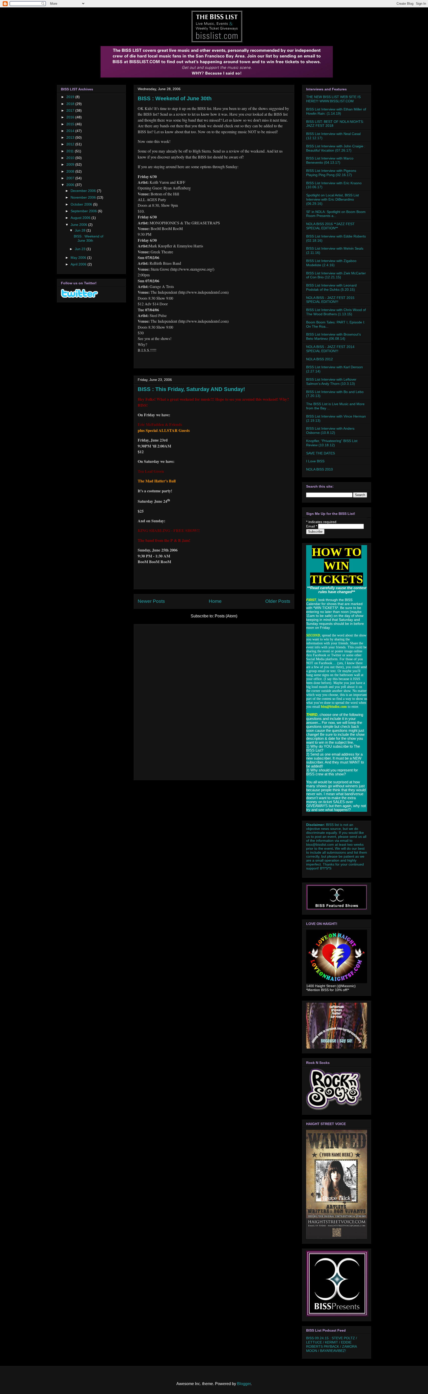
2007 (70, 178)
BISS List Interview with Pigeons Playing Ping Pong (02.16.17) (331, 173)
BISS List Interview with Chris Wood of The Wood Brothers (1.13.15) (336, 312)
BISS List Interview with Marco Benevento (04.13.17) (329, 160)
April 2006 (79, 264)
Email (311, 526)
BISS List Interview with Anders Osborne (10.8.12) (330, 430)
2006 (70, 185)
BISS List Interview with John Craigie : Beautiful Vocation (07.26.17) (335, 148)
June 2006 (79, 225)
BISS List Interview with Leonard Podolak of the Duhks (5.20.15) (331, 287)
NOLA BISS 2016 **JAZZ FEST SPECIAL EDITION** (330, 226)
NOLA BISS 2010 (319, 469)
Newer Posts (151, 601)
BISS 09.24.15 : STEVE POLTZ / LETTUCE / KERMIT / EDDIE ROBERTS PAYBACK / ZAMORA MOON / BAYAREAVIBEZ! (331, 1344)
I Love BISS (315, 461)
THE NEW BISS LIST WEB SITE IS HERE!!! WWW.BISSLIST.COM (333, 99)
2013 (70, 137)
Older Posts (277, 601)
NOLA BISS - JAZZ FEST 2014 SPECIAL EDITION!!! (330, 349)
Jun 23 (80, 249)
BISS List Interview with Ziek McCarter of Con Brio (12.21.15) (336, 275)
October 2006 (82, 204)
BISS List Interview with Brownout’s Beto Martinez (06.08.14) (333, 336)
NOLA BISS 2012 (319, 359)
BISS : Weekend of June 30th (175, 98)
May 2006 (79, 258)
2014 (70, 131)
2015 (70, 124)
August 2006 (81, 218)
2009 (70, 164)
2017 (70, 110)
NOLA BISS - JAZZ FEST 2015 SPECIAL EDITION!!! (330, 300)
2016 (70, 117)
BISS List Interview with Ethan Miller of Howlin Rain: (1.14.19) (336, 111)
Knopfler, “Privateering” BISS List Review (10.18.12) (331, 443)
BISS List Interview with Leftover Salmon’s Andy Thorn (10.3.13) (331, 381)
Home (215, 601)
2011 (70, 151)
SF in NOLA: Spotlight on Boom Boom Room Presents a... (336, 214)
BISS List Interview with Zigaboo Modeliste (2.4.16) (331, 263)
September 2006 (84, 211)
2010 (70, 158)
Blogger (244, 1384)
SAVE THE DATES (320, 453)
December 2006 (84, 191)
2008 (70, 171)
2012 (70, 144)
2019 (70, 97)
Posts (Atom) (226, 616)
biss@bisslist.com (320, 844)
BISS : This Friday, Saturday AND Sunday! (191, 389)
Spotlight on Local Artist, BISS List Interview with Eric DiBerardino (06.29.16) (332, 199)
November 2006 (84, 197)
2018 (70, 104)
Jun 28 (80, 230)
